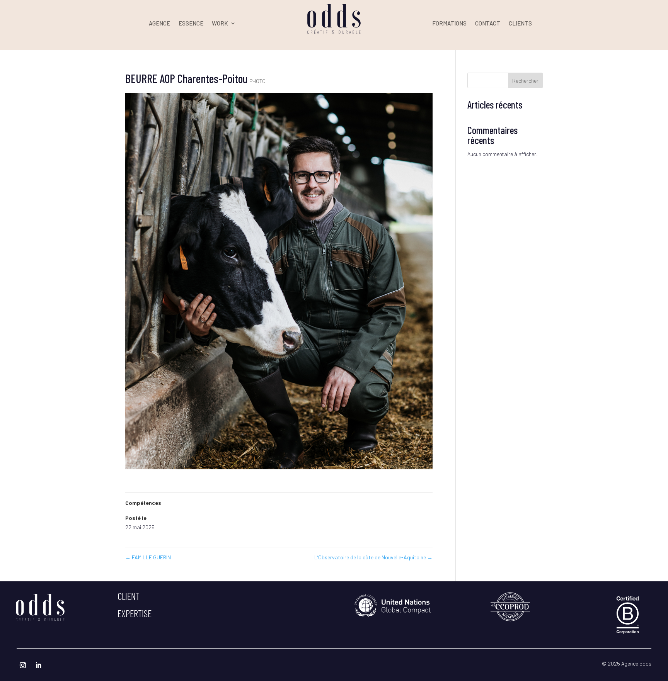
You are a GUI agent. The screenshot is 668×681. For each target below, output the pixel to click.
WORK (220, 23)
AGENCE (159, 23)
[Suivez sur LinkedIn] (38, 665)
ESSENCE (191, 23)
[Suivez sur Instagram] (23, 665)
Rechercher (525, 80)
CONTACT (487, 23)
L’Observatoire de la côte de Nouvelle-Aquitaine (373, 557)
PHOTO (257, 81)
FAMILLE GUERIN (148, 557)
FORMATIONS (449, 23)
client (129, 596)
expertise (135, 613)
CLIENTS (520, 23)
